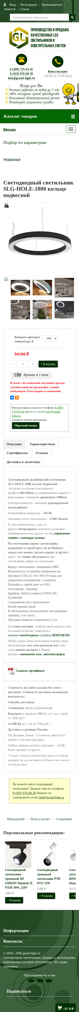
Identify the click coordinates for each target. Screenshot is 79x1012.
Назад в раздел (40, 819)
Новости (10, 9)
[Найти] (72, 17)
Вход (12, 4)
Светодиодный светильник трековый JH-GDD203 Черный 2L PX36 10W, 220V (19, 878)
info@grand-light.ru (21, 78)
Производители (51, 4)
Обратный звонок (25, 425)
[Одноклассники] (17, 398)
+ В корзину (48, 364)
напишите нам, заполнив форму (42, 654)
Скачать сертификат (30, 670)
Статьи (24, 9)
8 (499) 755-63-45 (21, 69)
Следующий (64, 819)
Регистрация (28, 4)
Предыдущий (16, 819)
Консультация (57, 71)
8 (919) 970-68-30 (21, 73)
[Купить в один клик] (31, 374)
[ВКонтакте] (12, 398)
